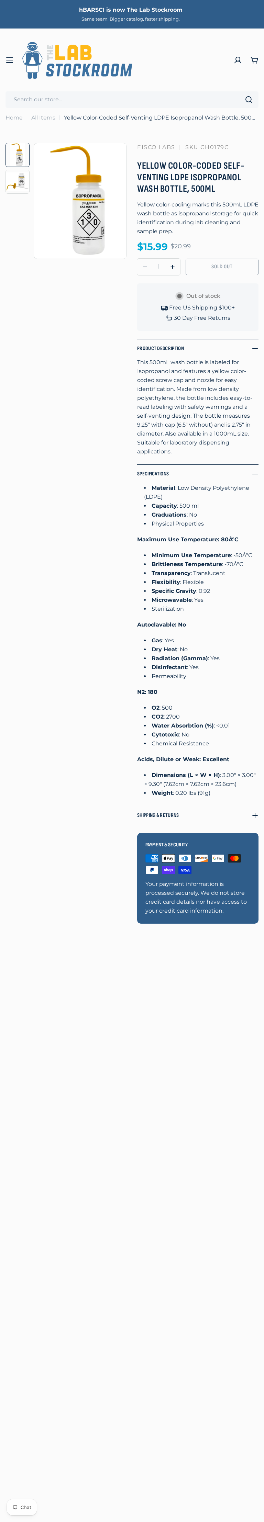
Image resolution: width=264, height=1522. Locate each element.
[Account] (238, 60)
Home (14, 117)
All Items (43, 117)
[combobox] (132, 99)
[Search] (249, 99)
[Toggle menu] (10, 60)
